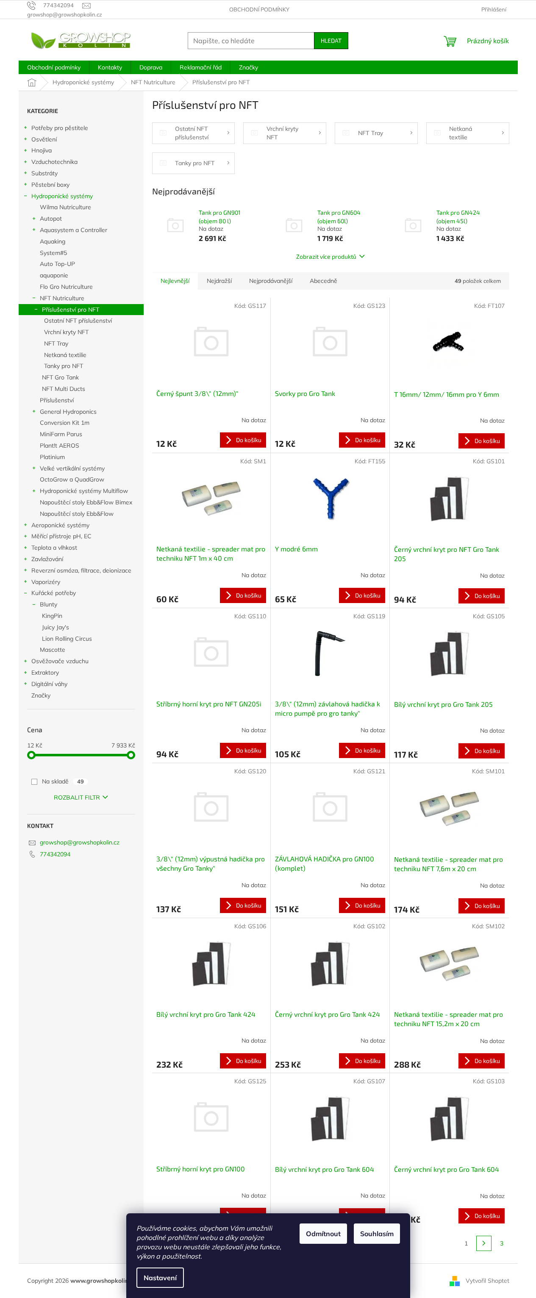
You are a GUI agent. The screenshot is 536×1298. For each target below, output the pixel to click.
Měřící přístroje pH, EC (61, 536)
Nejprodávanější (270, 281)
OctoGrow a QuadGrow (72, 479)
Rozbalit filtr (77, 797)
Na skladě (63, 781)
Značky (40, 695)
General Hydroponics (68, 411)
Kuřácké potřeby (53, 593)
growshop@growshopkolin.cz (79, 842)
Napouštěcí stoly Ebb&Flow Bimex (86, 502)
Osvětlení (44, 139)
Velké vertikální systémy (72, 468)
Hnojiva (41, 150)
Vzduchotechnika (54, 162)
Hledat (331, 40)
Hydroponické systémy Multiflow (84, 491)
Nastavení (160, 1277)
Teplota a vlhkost (54, 547)
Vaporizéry (45, 582)
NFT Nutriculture (62, 298)
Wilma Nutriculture (65, 207)
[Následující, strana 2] (484, 1243)
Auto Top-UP (57, 264)
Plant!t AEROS (59, 445)
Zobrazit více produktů (326, 256)
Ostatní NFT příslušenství (78, 320)
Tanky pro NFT (63, 366)
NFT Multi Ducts (63, 389)
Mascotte (52, 649)
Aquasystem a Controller (73, 230)
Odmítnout (323, 1233)
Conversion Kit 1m (64, 422)
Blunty (48, 604)
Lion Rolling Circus (67, 638)
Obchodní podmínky (259, 9)
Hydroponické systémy (62, 196)
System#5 (53, 253)
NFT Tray (56, 343)
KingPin (52, 616)
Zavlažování (47, 559)
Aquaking (52, 241)
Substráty (44, 173)
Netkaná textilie (65, 355)
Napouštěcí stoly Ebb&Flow (77, 514)
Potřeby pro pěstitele (59, 128)
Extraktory (45, 672)
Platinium (52, 457)
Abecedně (323, 281)
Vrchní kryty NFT (66, 332)
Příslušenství (57, 400)
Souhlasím (377, 1233)
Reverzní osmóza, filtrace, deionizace (81, 570)
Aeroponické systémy (60, 525)
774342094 (55, 854)
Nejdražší (219, 281)
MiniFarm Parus (61, 434)
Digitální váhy (49, 684)
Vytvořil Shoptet (487, 1280)
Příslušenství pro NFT (70, 309)
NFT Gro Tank (60, 377)
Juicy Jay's (55, 627)
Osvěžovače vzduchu (60, 661)
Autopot (51, 218)
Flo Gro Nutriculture (66, 287)
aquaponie (54, 275)
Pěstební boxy (50, 184)
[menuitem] (54, 67)
